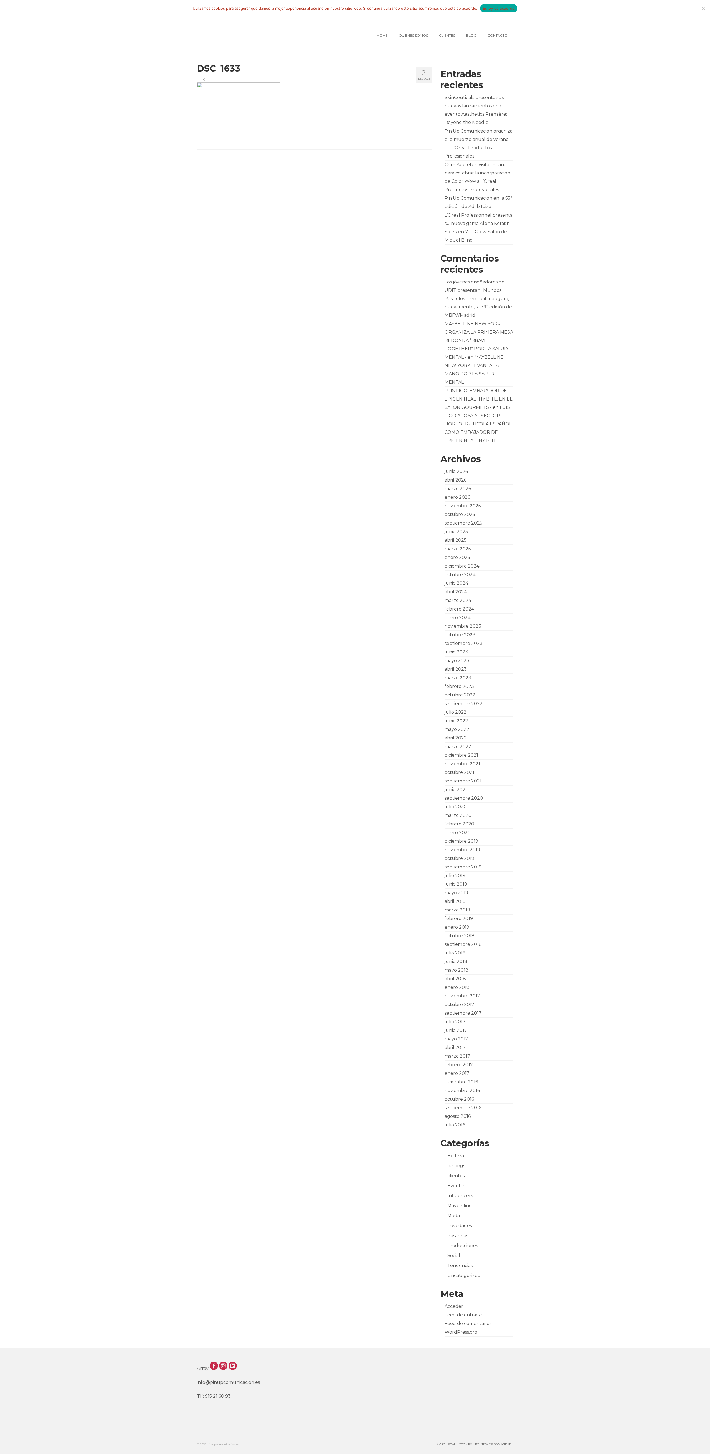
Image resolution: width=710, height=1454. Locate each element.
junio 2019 (456, 884)
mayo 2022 (457, 729)
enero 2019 (457, 927)
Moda (453, 1215)
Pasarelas (457, 1235)
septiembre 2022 (464, 703)
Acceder (454, 1306)
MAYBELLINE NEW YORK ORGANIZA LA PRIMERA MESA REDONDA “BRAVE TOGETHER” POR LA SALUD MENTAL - (479, 340)
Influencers (460, 1195)
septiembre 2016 (463, 1107)
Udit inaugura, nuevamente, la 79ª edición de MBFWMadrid (478, 307)
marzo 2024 (458, 600)
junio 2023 (456, 652)
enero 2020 (458, 832)
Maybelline (459, 1205)
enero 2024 (457, 617)
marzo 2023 (458, 677)
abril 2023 (456, 669)
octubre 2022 (460, 695)
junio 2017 (456, 1030)
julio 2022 (455, 712)
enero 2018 (457, 987)
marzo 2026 (458, 488)
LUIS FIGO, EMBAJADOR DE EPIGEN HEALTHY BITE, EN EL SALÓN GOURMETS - (478, 399)
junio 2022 (456, 720)
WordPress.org (461, 1332)
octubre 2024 (460, 574)
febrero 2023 (459, 686)
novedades (459, 1225)
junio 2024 (456, 583)
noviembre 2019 (462, 849)
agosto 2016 (458, 1116)
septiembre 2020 (464, 798)
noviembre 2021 (462, 763)
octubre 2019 (459, 858)
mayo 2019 (456, 892)
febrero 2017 (459, 1064)
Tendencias (460, 1265)
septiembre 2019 (463, 867)
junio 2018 (456, 961)
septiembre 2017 (463, 1013)
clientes (456, 1175)
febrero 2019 (459, 918)
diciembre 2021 (461, 755)
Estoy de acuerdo (498, 8)
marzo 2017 (457, 1056)
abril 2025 (455, 540)
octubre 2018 (460, 935)
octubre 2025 (460, 514)
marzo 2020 (458, 815)
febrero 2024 (459, 609)
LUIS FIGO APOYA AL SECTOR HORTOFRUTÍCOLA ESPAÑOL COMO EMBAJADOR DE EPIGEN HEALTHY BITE (478, 424)
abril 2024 (456, 591)
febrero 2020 (459, 824)
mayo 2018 (456, 970)
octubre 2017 (459, 1004)
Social (453, 1255)
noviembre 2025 (463, 505)
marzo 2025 (458, 548)
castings (456, 1165)
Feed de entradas (464, 1315)
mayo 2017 (456, 1039)
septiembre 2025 (463, 523)
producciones (462, 1245)
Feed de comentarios (468, 1323)
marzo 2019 (457, 910)
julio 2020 (456, 806)
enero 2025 (457, 557)
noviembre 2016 (462, 1090)
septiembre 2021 (463, 781)
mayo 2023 (457, 660)
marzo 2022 (458, 746)
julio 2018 (455, 953)
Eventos (456, 1185)
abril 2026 (455, 480)
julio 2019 (455, 875)
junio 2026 (456, 471)
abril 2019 (455, 901)
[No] (703, 8)
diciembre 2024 (462, 566)
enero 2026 (457, 497)
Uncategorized (464, 1275)
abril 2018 (455, 978)
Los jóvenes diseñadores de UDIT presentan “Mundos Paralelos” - (474, 290)
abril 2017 (455, 1047)
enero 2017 (457, 1073)
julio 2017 (455, 1021)
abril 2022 (456, 738)
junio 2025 (456, 531)
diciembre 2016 (461, 1082)
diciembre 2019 (461, 841)
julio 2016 (455, 1125)
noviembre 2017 (462, 996)
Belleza (455, 1155)
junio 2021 (456, 789)
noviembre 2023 (463, 626)
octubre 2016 (459, 1099)
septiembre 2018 (463, 944)
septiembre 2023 (464, 643)
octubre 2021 (459, 772)
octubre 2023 (460, 634)
